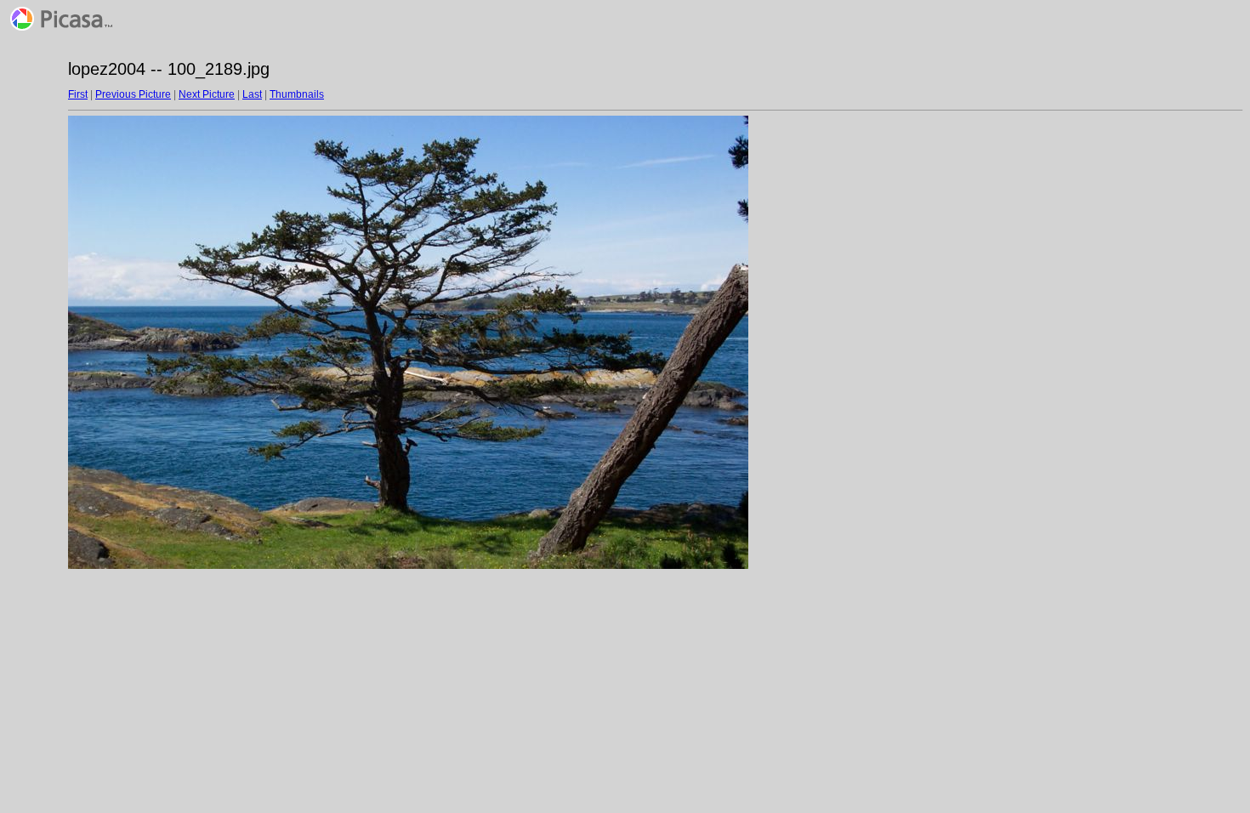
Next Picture (207, 94)
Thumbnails (297, 94)
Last (252, 94)
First (78, 94)
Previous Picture (133, 94)
